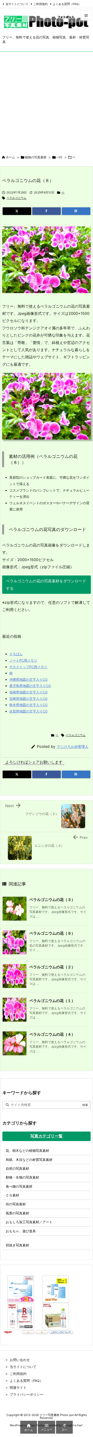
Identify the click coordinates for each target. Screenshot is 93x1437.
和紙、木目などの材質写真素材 (29, 1160)
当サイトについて (16, 4)
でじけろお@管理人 (72, 746)
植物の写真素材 (35, 157)
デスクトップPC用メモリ (28, 667)
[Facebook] (46, 211)
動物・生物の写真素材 (22, 1177)
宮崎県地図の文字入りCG (28, 699)
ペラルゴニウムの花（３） (52, 899)
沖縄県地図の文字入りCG (28, 679)
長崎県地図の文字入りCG (28, 692)
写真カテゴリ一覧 (46, 1136)
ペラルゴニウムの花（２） (52, 967)
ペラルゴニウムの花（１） (52, 1000)
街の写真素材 (16, 1204)
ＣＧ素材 (12, 1195)
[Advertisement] (46, 100)
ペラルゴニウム (16, 198)
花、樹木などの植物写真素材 (27, 1150)
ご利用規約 (40, 4)
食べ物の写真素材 (19, 1186)
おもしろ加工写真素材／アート (29, 1222)
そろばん (16, 654)
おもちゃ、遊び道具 (21, 1231)
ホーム (10, 157)
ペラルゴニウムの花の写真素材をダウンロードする (46, 584)
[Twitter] (17, 211)
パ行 (59, 157)
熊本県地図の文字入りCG (28, 705)
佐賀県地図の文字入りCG (28, 711)
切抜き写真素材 (17, 1245)
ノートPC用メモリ (23, 660)
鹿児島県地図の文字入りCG (30, 686)
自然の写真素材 (17, 1168)
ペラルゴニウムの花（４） (52, 1034)
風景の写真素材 (17, 1213)
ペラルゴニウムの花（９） (52, 933)
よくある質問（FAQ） (67, 4)
